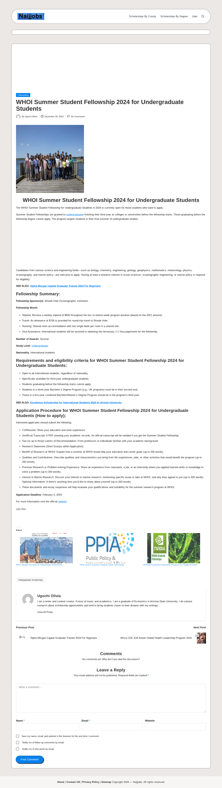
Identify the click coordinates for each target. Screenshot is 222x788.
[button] (45, 612)
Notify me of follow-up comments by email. (43, 742)
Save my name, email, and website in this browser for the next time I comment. (60, 736)
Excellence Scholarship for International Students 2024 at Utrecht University (76, 402)
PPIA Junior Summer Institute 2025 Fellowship (102, 565)
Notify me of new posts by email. (38, 749)
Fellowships (23, 95)
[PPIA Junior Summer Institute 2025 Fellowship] (110, 548)
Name (20, 720)
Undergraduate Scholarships (30, 580)
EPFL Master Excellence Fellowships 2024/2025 (39, 565)
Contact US (73, 782)
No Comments (78, 116)
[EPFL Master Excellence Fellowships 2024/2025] (46, 548)
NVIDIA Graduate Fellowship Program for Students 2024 (170, 565)
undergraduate (74, 214)
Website (150, 720)
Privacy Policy (90, 782)
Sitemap (106, 782)
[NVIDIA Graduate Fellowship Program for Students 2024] (173, 548)
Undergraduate (40, 345)
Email (86, 720)
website (62, 501)
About (60, 782)
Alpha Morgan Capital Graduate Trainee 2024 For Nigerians (65, 286)
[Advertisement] (106, 71)
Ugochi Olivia (49, 596)
